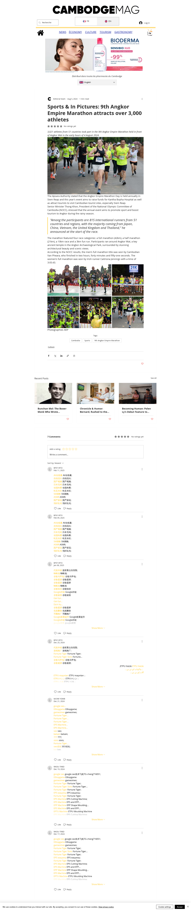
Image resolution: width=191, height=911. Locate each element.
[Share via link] (68, 356)
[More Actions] (142, 469)
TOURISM (105, 32)
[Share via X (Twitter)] (55, 356)
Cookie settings (164, 907)
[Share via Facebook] (48, 356)
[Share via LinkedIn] (61, 356)
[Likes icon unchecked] (55, 508)
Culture (51, 347)
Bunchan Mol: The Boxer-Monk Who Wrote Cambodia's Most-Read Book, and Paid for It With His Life (53, 410)
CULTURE (90, 32)
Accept (180, 907)
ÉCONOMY (75, 32)
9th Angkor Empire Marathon (107, 340)
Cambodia (75, 340)
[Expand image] (63, 280)
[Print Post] (74, 356)
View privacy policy (106, 907)
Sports (87, 340)
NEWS (62, 32)
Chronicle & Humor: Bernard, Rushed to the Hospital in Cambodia (93, 410)
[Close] (187, 907)
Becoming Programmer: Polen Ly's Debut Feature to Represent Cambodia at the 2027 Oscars (136, 410)
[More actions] (142, 98)
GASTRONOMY (123, 32)
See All (154, 378)
